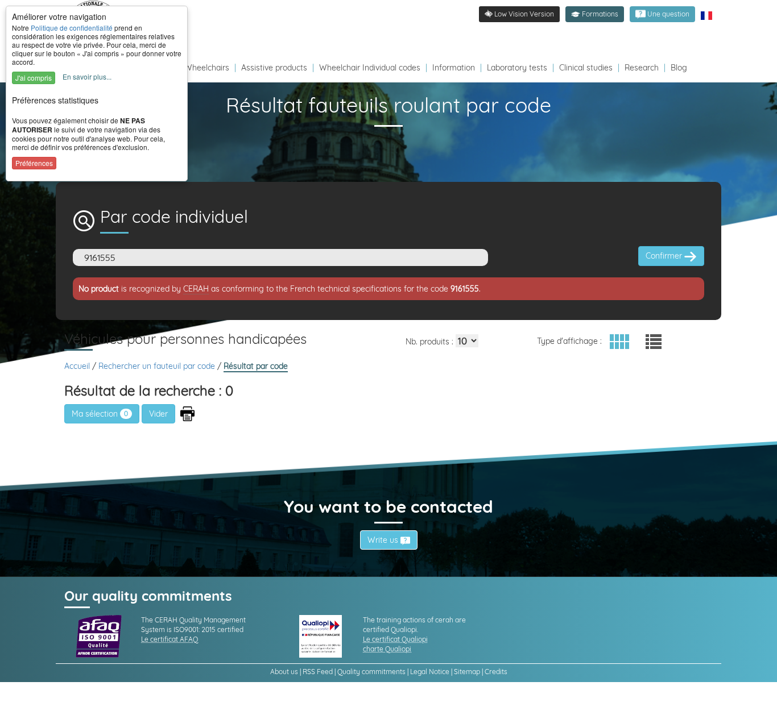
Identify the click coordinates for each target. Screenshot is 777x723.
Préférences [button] (34, 163)
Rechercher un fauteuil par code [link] (157, 366)
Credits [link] (496, 671)
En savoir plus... (87, 76)
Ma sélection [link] (100, 414)
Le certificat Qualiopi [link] (395, 639)
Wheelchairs (206, 68)
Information (453, 68)
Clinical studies (586, 68)
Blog (679, 68)
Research (642, 68)
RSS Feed (318, 671)
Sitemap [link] (467, 671)
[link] (662, 14)
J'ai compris (33, 77)
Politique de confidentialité (72, 27)
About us (284, 671)
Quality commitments (371, 671)
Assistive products (274, 68)
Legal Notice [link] (429, 671)
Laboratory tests (517, 68)
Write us (383, 540)
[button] (594, 14)
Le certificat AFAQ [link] (169, 639)
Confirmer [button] (665, 256)
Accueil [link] (78, 366)
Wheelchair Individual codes (369, 68)
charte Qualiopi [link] (387, 649)
